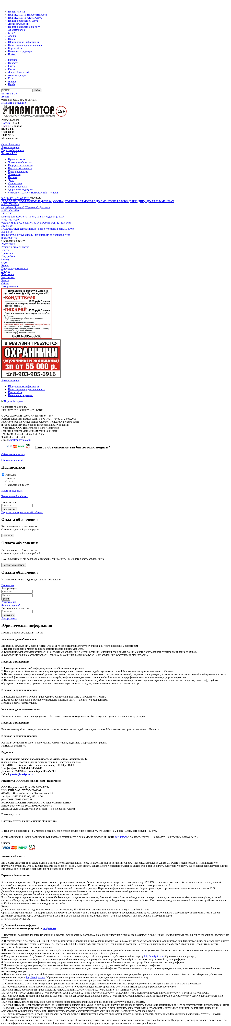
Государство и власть (20, 165)
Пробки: (6, 126)
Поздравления (9, 286)
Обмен (5, 283)
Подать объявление (19, 20)
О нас (11, 32)
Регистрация (8, 602)
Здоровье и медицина (20, 189)
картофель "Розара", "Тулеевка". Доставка (25, 207)
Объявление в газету (13, 454)
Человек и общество (19, 162)
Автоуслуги (8, 243)
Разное (5, 280)
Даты (11, 180)
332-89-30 (7, 225)
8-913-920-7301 (10, 237)
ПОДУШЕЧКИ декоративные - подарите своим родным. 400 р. (37, 228)
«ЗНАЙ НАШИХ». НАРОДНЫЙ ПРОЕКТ (33, 192)
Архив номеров (10, 147)
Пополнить (7, 585)
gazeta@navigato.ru (20, 439)
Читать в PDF (9, 93)
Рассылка (10, 474)
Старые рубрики (17, 186)
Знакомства (8, 277)
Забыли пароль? (10, 605)
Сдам (4, 262)
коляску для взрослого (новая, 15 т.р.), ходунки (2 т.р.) (32, 216)
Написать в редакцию (20, 51)
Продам (5, 271)
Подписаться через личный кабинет (22, 512)
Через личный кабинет (14, 496)
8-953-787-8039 (10, 219)
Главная (20, 11)
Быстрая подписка (11, 490)
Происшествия (16, 159)
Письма (12, 177)
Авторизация (9, 618)
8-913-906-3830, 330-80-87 (10, 212)
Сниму (5, 259)
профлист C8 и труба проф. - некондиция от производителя (35, 234)
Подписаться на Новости (22, 14)
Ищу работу (8, 256)
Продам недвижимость (14, 268)
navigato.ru (121, 836)
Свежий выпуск (10, 144)
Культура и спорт (18, 171)
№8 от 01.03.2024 (15, 198)
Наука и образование (20, 168)
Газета (34, 20)
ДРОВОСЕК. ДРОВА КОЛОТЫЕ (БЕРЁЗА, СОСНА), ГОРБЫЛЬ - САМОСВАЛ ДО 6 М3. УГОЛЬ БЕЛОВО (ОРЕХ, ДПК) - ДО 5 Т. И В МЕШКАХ (87, 201)
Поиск (12, 11)
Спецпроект (15, 183)
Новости (42, 14)
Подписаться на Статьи (21, 17)
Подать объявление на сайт (24, 26)
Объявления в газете (17, 484)
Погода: (5, 122)
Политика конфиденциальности (26, 45)
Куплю (5, 265)
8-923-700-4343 (10, 204)
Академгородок (17, 29)
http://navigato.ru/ (153, 956)
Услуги (5, 250)
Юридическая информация (23, 42)
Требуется (7, 253)
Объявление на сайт (13, 460)
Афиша (12, 35)
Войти (12, 54)
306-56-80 (7, 231)
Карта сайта (15, 48)
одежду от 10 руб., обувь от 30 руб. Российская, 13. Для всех (36, 222)
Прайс (11, 39)
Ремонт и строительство (15, 247)
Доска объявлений (18, 23)
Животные (14, 174)
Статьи (39, 17)
